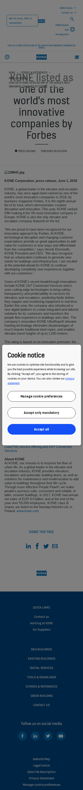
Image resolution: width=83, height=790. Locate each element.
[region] (41, 395)
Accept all (41, 429)
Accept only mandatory (41, 412)
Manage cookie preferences (42, 396)
